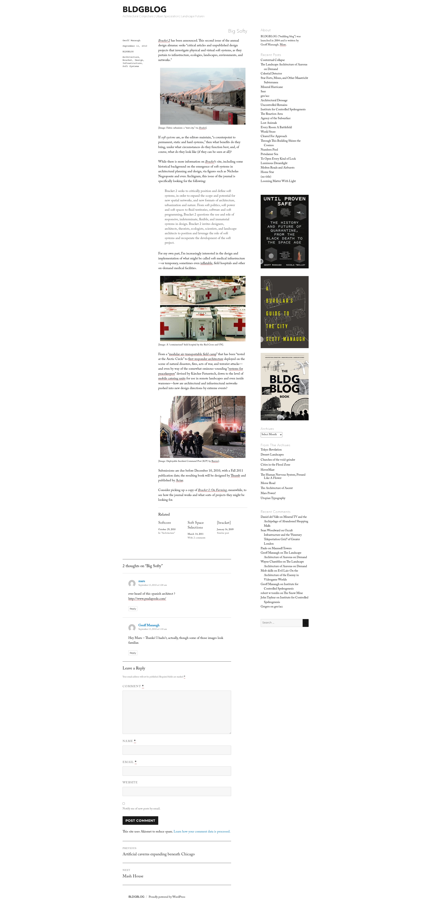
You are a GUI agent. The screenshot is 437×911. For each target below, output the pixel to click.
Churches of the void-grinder (278, 460)
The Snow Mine (293, 593)
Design (139, 60)
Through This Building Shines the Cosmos (281, 143)
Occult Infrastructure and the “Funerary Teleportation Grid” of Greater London (283, 537)
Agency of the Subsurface (276, 118)
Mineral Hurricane (272, 87)
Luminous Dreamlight (274, 163)
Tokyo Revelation (271, 450)
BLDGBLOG (145, 9)
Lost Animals (269, 123)
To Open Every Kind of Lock (278, 159)
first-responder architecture (205, 359)
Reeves (215, 461)
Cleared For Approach (274, 136)
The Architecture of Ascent (277, 488)
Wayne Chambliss (271, 562)
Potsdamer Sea (269, 154)
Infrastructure (132, 63)
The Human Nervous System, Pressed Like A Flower (283, 477)
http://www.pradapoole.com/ (147, 599)
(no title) (266, 177)
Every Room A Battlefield (276, 127)
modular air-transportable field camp (192, 354)
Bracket (127, 60)
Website (130, 783)
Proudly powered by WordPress (167, 897)
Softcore (164, 523)
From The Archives (275, 445)
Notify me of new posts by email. (141, 809)
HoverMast (267, 470)
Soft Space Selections (196, 525)
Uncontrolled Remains (274, 105)
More (283, 45)
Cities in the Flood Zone (275, 465)
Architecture (131, 57)
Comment (133, 686)
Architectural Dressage (274, 100)
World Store (268, 132)
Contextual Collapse (273, 60)
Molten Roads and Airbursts (277, 168)
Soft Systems (131, 66)
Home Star (267, 172)
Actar (179, 480)
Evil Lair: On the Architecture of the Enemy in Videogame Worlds (281, 576)
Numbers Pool (269, 150)
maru (141, 581)
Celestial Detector (271, 73)
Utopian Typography (273, 498)
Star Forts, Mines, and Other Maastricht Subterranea (284, 80)
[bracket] (224, 523)
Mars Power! (268, 493)
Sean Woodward (270, 530)
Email (130, 762)
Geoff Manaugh (131, 40)
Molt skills (267, 571)
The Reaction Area (272, 114)
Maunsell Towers (282, 548)
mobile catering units (172, 379)
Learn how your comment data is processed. (202, 832)
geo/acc (265, 96)
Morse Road (268, 483)
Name (129, 741)
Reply (133, 608)
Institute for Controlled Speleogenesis (283, 109)
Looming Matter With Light (278, 181)
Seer (263, 91)
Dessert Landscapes (272, 455)
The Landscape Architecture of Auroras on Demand (284, 67)
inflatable (206, 263)
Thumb (235, 476)
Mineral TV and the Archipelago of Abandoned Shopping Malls (286, 522)
